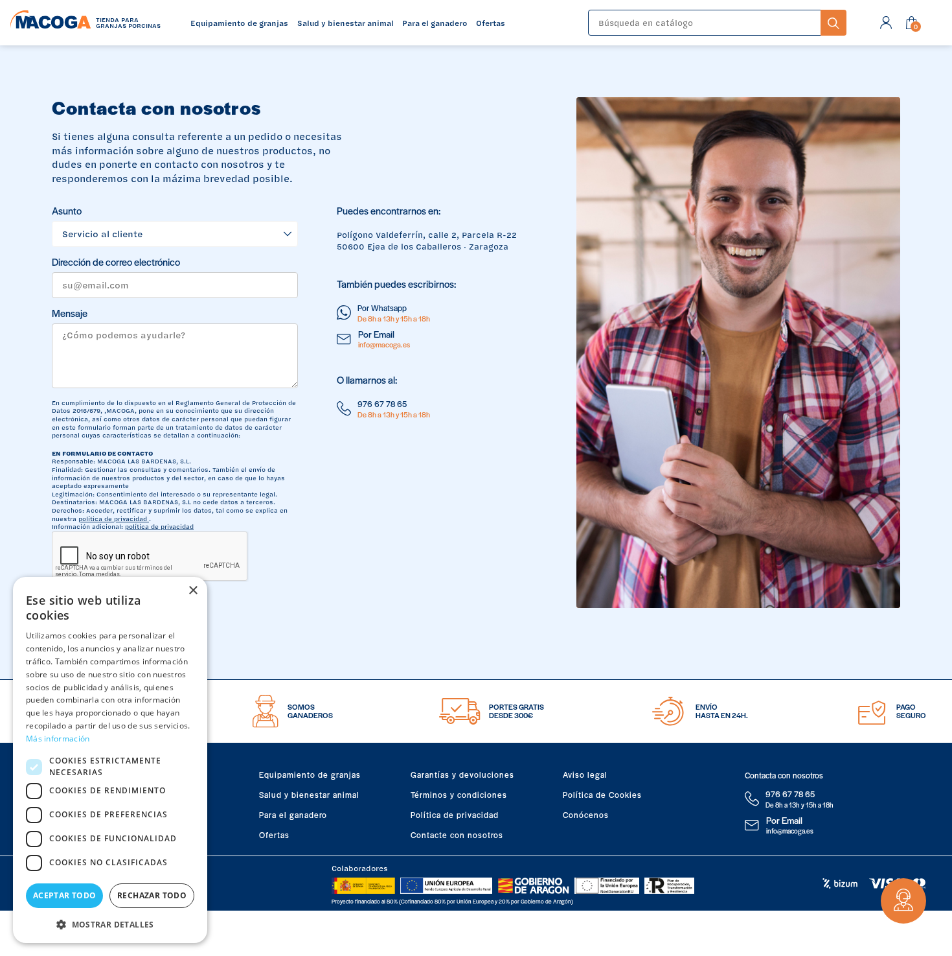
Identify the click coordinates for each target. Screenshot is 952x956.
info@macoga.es (384, 344)
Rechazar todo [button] (152, 895)
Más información (58, 738)
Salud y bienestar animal (309, 794)
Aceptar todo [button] (64, 895)
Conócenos (586, 815)
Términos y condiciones (459, 794)
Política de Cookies (602, 794)
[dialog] (110, 760)
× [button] (193, 591)
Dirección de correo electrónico (116, 262)
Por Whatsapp (382, 308)
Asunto (67, 210)
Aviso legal (585, 774)
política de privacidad (113, 519)
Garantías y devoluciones (462, 774)
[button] (110, 923)
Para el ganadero (293, 815)
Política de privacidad (455, 815)
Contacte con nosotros (457, 835)
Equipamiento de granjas (310, 774)
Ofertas (274, 835)
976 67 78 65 (382, 404)
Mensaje (69, 313)
